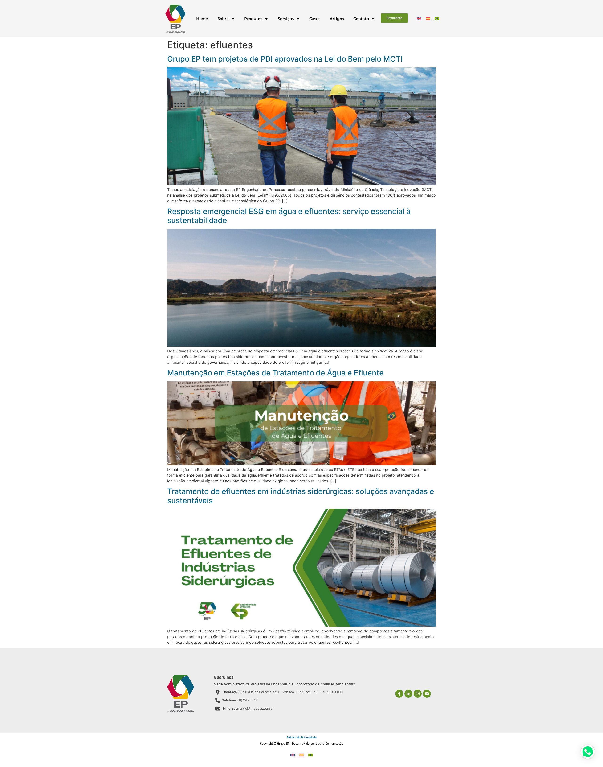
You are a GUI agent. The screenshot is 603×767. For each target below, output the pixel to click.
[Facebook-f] (399, 694)
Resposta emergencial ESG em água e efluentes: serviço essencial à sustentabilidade (289, 216)
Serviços (286, 18)
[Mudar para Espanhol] (428, 18)
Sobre (223, 18)
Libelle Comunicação (329, 744)
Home (202, 18)
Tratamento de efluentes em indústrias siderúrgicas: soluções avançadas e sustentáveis (300, 496)
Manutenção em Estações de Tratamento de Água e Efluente (275, 372)
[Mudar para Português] (436, 18)
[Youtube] (427, 694)
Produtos (253, 18)
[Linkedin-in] (408, 694)
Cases (314, 18)
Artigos (337, 18)
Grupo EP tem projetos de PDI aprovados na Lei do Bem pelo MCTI (285, 58)
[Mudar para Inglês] (419, 18)
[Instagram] (418, 694)
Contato (361, 18)
